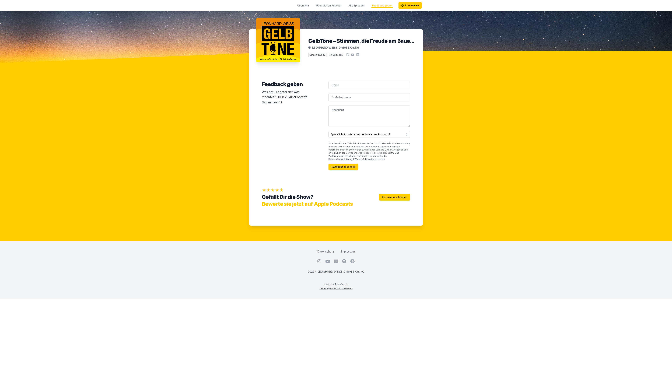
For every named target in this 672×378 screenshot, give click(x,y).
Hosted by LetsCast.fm (336, 284)
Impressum (348, 251)
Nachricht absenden (343, 166)
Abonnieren (412, 5)
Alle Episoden (356, 5)
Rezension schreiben (394, 197)
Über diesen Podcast (328, 5)
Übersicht (303, 5)
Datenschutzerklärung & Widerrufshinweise (351, 159)
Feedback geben (382, 5)
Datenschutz (325, 251)
